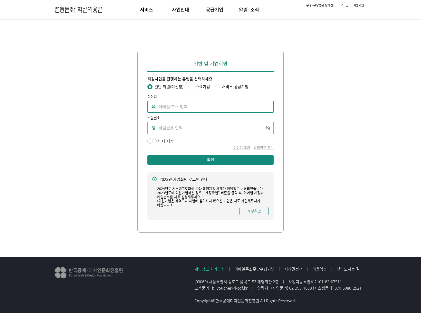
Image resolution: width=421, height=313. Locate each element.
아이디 (152, 96)
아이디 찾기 (241, 148)
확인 (210, 159)
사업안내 (180, 9)
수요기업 (202, 86)
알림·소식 (249, 9)
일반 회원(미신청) (168, 86)
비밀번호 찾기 (264, 148)
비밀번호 (153, 117)
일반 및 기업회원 (210, 64)
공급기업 (214, 9)
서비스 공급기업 (235, 86)
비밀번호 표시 (268, 128)
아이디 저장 (164, 141)
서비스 (146, 9)
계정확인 (254, 211)
